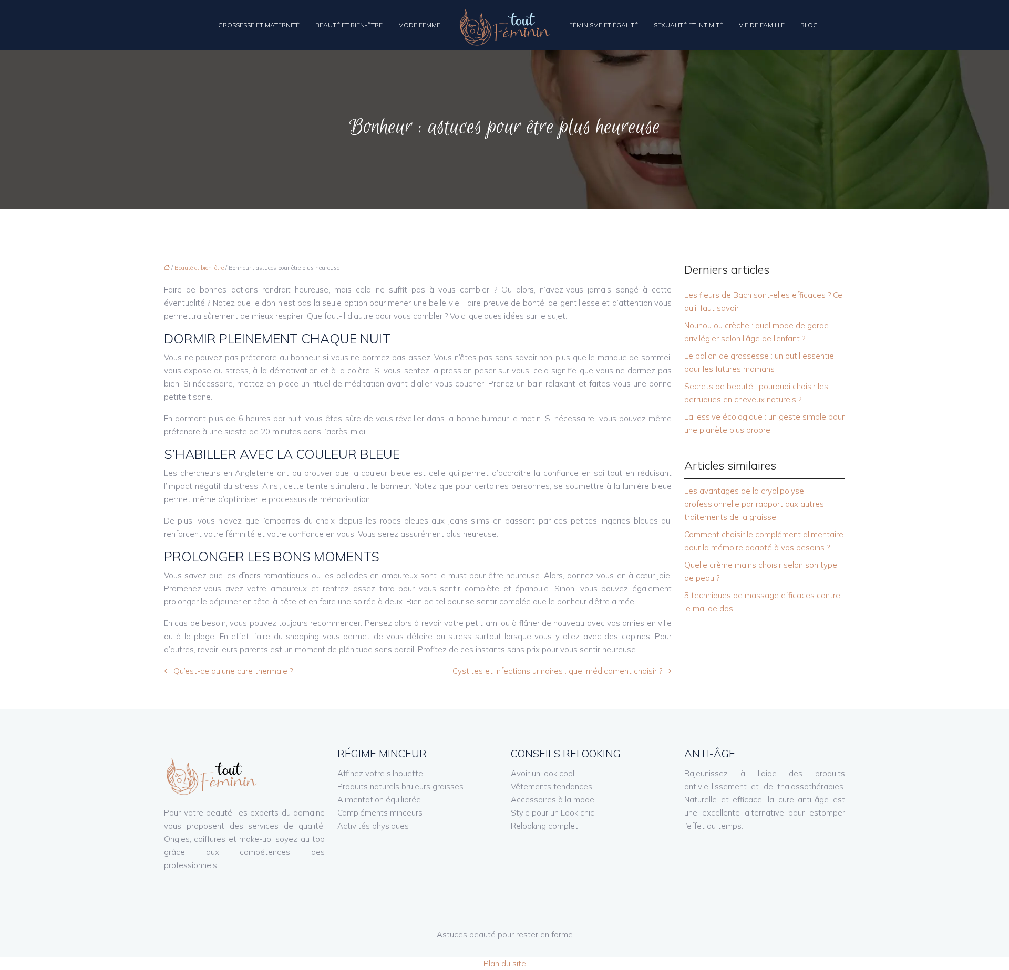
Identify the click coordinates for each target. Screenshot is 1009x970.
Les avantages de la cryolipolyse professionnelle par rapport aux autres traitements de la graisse (754, 504)
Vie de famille (762, 25)
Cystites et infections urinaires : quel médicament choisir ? (557, 671)
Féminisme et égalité (603, 25)
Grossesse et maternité (259, 25)
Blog (809, 25)
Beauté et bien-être (349, 25)
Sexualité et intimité (688, 25)
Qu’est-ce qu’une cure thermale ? (233, 671)
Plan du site (504, 963)
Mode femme (419, 25)
